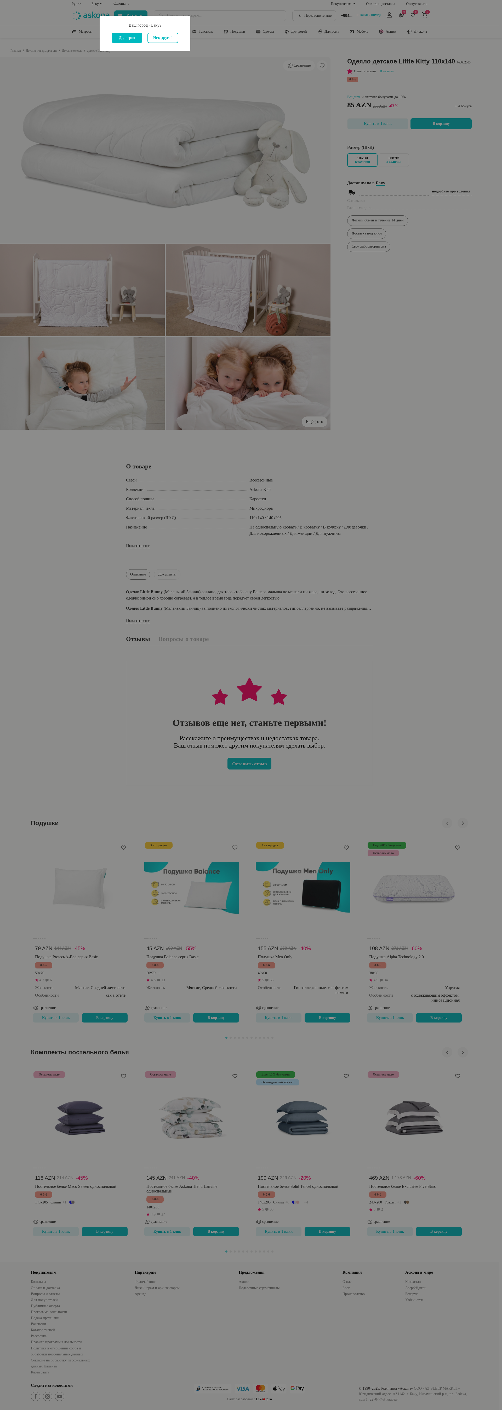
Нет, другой (163, 38)
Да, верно (127, 38)
